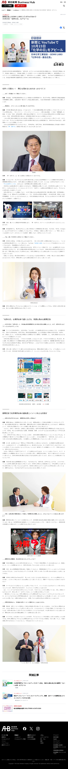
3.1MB (47, 404)
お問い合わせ (21, 5)
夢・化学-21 (12, 126)
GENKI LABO (38, 243)
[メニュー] (64, 2)
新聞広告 (4, 737)
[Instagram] (38, 728)
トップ (3, 10)
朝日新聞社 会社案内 (58, 745)
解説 (41, 741)
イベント (4, 741)
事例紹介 (9, 10)
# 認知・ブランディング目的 (16, 24)
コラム (41, 735)
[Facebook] (24, 728)
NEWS (41, 743)
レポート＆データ (44, 737)
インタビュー (16, 10)
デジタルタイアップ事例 (20, 739)
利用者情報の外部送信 (58, 750)
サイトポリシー (56, 743)
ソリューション (5, 743)
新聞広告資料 (31, 737)
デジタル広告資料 (31, 739)
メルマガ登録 (8, 5)
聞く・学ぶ (42, 739)
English (55, 739)
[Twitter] (31, 728)
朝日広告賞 (55, 737)
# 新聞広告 (5, 24)
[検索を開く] (64, 5)
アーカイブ (55, 735)
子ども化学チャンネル (10, 184)
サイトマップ (56, 741)
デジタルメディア (6, 739)
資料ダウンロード (6, 745)
